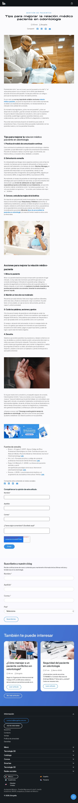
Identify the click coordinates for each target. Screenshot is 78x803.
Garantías (7, 742)
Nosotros (7, 730)
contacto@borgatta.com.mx (16, 720)
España (45, 776)
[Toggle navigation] (73, 797)
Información (9, 714)
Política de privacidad (11, 739)
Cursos (7, 759)
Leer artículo (14, 687)
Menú (6, 747)
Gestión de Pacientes (39, 13)
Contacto (7, 733)
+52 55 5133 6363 (13, 726)
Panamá (46, 780)
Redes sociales (10, 771)
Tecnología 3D (10, 751)
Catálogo (7, 755)
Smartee (7, 763)
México (10, 776)
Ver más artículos (13, 696)
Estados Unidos (12, 784)
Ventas (6, 736)
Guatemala (12, 780)
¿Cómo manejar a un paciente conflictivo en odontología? (19, 666)
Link (22, 456)
